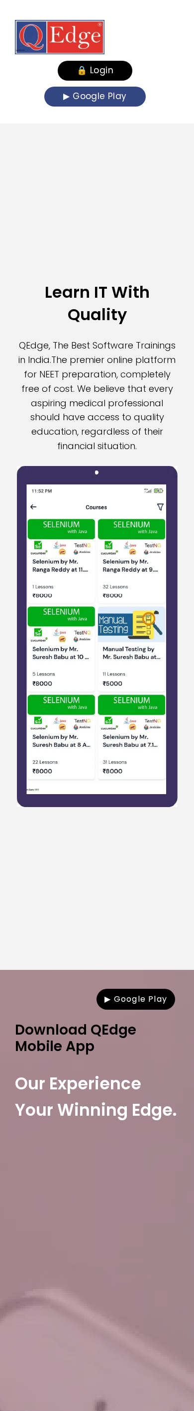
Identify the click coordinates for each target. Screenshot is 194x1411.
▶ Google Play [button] (95, 96)
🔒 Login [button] (95, 70)
